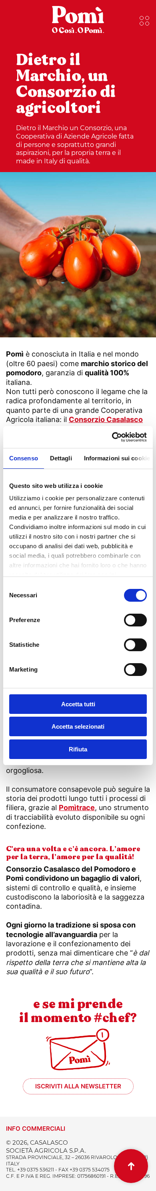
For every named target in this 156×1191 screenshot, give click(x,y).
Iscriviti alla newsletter (78, 1086)
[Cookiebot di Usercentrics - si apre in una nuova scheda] (112, 437)
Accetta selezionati (78, 726)
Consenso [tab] (23, 458)
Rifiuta (78, 749)
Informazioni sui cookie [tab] (117, 458)
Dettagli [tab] (61, 458)
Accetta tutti (78, 704)
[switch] (135, 620)
